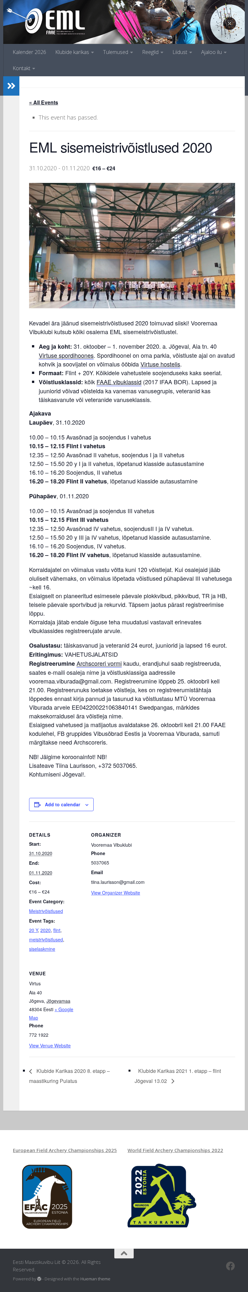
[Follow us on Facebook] (230, 1266)
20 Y (33, 930)
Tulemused (115, 52)
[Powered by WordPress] (39, 1279)
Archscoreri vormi (99, 663)
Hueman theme (95, 1279)
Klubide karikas (72, 52)
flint (56, 930)
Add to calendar (62, 804)
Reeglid (150, 52)
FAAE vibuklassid (119, 381)
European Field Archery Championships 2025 (65, 1150)
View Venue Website (50, 1045)
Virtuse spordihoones (66, 355)
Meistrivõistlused (46, 911)
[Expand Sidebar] (11, 86)
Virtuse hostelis (160, 364)
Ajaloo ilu (211, 52)
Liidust (179, 52)
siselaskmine (42, 949)
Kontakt (21, 68)
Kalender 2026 (29, 52)
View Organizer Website (115, 892)
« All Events (43, 102)
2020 (45, 930)
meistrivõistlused (46, 939)
